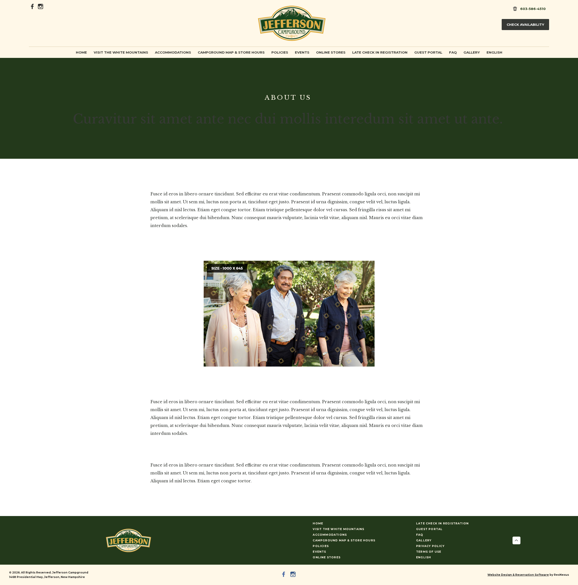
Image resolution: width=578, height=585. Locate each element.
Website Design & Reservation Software (518, 574)
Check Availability (525, 24)
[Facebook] (32, 6)
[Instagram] (40, 6)
